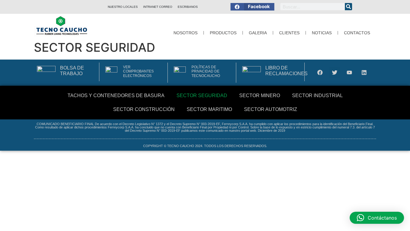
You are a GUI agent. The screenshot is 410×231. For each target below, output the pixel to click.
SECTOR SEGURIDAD (201, 95)
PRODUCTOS (223, 32)
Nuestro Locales (123, 6)
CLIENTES (289, 32)
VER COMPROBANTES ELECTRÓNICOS (138, 71)
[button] (253, 7)
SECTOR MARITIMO (209, 109)
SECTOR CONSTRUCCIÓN (144, 109)
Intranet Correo (157, 6)
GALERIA (258, 32)
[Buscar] (348, 6)
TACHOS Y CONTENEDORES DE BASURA (116, 95)
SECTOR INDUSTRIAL (317, 95)
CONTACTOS (357, 32)
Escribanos (188, 6)
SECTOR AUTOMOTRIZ (270, 109)
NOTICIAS (322, 32)
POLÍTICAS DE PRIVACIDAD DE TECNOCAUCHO (205, 71)
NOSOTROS (185, 32)
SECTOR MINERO (259, 95)
